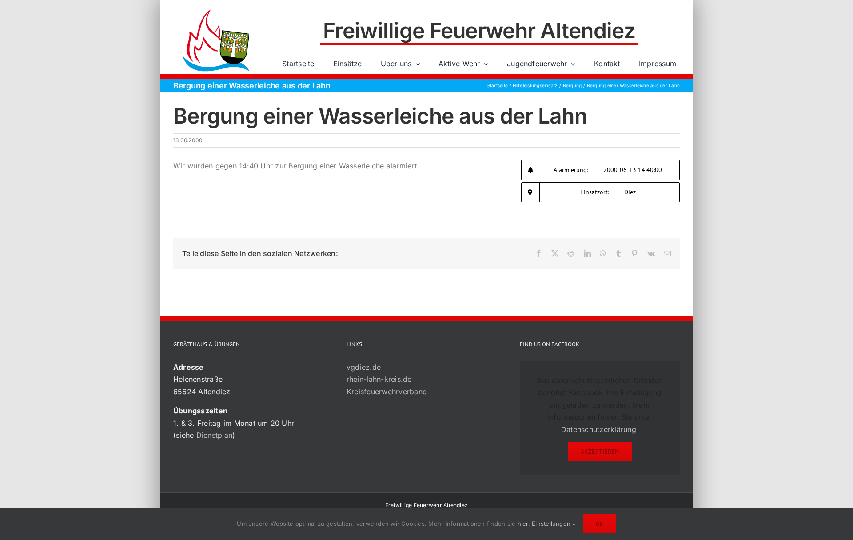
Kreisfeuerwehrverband (387, 391)
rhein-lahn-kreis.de (379, 379)
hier (523, 523)
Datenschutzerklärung (598, 429)
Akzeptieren (600, 452)
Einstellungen (552, 523)
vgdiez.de (364, 367)
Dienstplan (214, 435)
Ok (599, 524)
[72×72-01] (216, 10)
